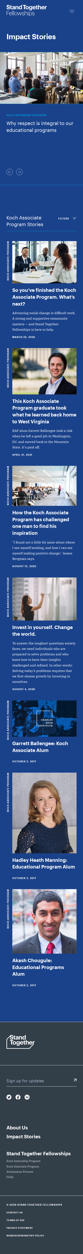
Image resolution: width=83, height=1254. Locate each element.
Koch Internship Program (23, 1161)
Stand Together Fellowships (38, 1153)
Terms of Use (15, 1220)
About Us (17, 1127)
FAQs (9, 1177)
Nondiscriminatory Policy (25, 1235)
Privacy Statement (19, 1227)
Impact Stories (23, 1136)
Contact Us (14, 1212)
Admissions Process (19, 1172)
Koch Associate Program (7, 261)
